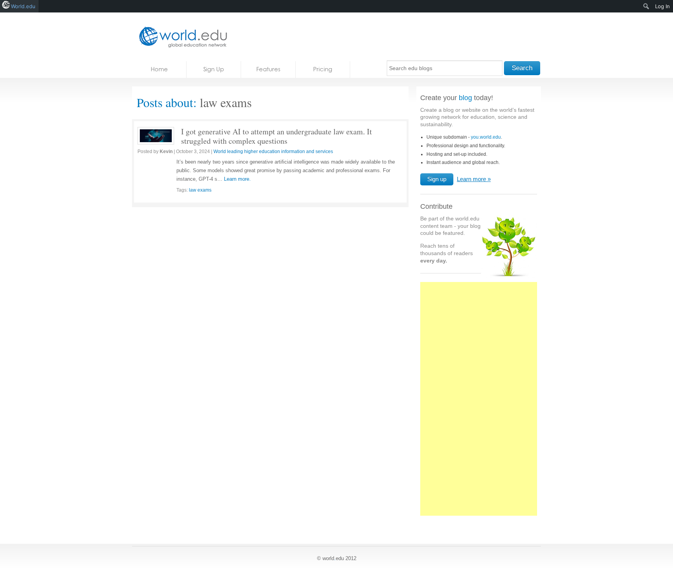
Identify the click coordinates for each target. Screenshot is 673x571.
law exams (200, 190)
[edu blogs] (181, 36)
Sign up (436, 179)
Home (159, 69)
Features (268, 69)
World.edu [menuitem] (23, 6)
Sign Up (213, 69)
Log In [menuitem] (662, 6)
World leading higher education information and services (273, 151)
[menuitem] (646, 6)
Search (522, 68)
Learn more (471, 179)
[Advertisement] (478, 403)
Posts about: (167, 102)
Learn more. (237, 179)
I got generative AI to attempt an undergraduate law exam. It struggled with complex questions (276, 136)
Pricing (322, 69)
